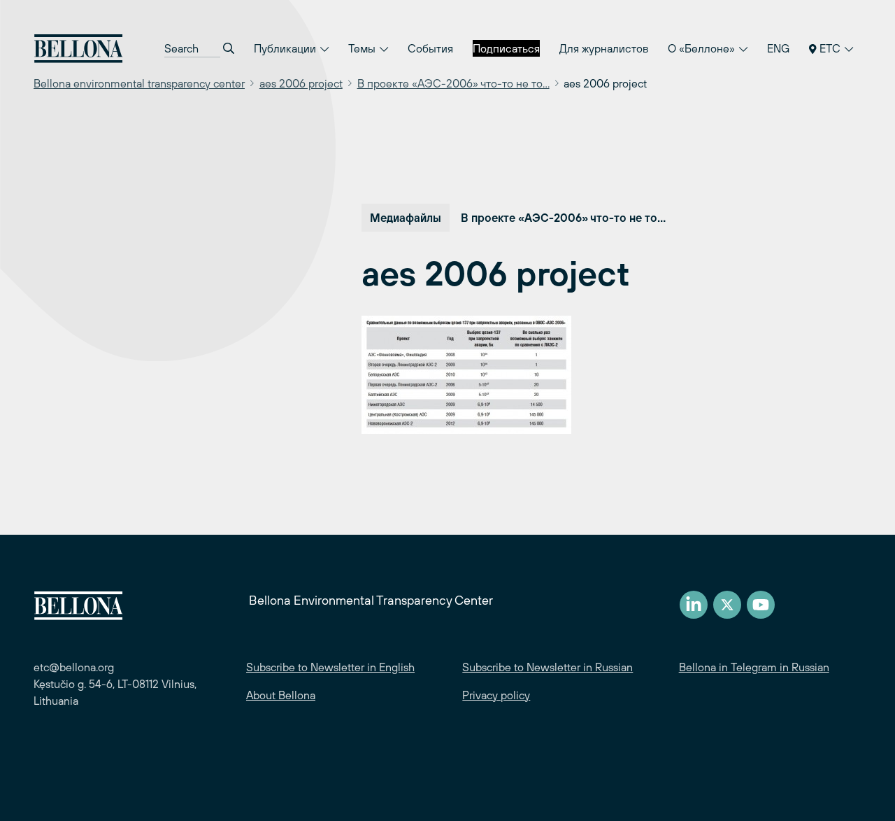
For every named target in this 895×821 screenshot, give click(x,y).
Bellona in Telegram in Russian (754, 667)
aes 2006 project (301, 83)
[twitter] (727, 605)
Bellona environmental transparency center (139, 83)
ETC (830, 48)
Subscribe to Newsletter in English (330, 667)
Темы (363, 48)
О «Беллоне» (703, 48)
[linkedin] (694, 605)
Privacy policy (496, 695)
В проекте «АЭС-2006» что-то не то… (453, 83)
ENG (778, 48)
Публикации (286, 48)
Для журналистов (603, 48)
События (430, 48)
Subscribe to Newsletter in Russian (547, 667)
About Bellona (280, 695)
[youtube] (761, 605)
